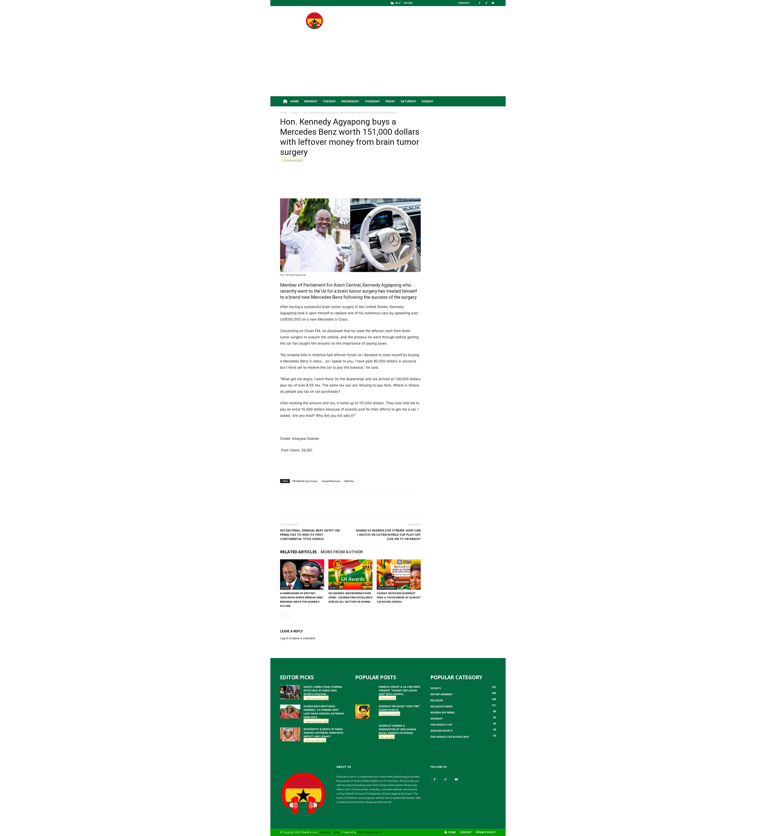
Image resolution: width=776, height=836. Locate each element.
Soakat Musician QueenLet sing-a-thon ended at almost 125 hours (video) (399, 597)
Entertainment (387, 587)
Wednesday (350, 101)
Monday (310, 101)
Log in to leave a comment (297, 638)
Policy (336, 832)
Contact (464, 3)
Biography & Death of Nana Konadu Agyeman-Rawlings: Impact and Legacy (324, 733)
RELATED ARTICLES (298, 552)
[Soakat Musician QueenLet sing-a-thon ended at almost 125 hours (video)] (399, 574)
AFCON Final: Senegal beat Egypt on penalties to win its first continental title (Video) (310, 534)
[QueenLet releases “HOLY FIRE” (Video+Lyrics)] (362, 712)
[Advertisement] (422, 21)
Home (294, 101)
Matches (349, 481)
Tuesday (329, 101)
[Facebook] (480, 3)
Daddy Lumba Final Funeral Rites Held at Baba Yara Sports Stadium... (323, 690)
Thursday (372, 101)
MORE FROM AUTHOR (342, 552)
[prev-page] (282, 614)
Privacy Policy (486, 832)
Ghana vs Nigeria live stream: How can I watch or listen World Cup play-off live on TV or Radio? (388, 534)
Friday (390, 101)
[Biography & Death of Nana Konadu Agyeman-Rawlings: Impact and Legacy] (290, 734)
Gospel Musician (331, 481)
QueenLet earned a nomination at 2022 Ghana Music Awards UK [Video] (397, 729)
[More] (434, 169)
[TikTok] (486, 3)
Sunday (427, 101)
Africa (285, 587)
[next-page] (289, 614)
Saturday (408, 101)
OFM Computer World (369, 832)
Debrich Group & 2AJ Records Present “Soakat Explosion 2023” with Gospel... (399, 690)
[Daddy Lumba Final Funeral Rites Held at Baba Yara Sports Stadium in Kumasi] (290, 692)
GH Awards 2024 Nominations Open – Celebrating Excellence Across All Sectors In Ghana (350, 597)
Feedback (325, 832)
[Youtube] (493, 3)
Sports (294, 112)
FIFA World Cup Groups (304, 481)
